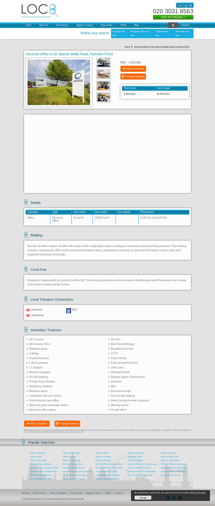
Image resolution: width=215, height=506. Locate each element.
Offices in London (135, 457)
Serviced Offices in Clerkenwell (173, 464)
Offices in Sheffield (135, 460)
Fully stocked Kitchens (124, 362)
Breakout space (38, 391)
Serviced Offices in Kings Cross (174, 468)
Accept (143, 497)
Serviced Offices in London (106, 471)
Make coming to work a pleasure (130, 400)
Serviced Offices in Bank (73, 464)
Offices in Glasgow (168, 453)
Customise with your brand (45, 395)
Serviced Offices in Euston (73, 468)
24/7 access (36, 339)
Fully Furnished (38, 362)
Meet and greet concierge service (49, 405)
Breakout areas (38, 348)
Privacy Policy (39, 493)
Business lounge (121, 391)
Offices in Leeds (69, 457)
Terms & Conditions (58, 493)
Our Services (62, 25)
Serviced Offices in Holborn (139, 468)
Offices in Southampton (170, 460)
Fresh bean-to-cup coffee (44, 400)
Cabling (33, 353)
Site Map (26, 493)
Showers (116, 381)
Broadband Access (122, 348)
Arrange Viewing (135, 76)
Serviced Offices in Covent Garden (44, 468)
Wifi (113, 386)
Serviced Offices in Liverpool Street (77, 471)
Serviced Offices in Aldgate (41, 464)
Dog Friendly (118, 358)
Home (29, 25)
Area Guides (107, 25)
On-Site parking (38, 376)
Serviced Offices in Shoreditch (140, 475)
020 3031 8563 (173, 11)
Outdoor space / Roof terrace (128, 376)
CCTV (114, 353)
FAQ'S (123, 25)
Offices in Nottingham (71, 460)
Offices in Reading (102, 460)
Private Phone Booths (42, 381)
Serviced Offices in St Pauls (41, 479)
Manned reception (40, 372)
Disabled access (39, 358)
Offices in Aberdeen (38, 453)
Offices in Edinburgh (136, 453)
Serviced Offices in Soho (171, 475)
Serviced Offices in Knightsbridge (43, 471)
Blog (136, 25)
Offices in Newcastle (38, 460)
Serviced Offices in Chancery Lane (142, 464)
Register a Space (84, 25)
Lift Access (117, 367)
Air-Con (115, 339)
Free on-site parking (123, 395)
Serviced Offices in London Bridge (142, 471)
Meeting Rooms (120, 372)
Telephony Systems (40, 386)
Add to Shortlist (135, 68)
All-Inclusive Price (40, 344)
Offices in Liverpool (103, 457)
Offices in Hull (35, 457)
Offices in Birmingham (71, 453)
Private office (118, 409)
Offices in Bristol (102, 453)
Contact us (119, 493)
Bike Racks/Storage (123, 344)
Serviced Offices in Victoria (74, 479)
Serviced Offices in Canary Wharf (109, 464)
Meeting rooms (119, 405)
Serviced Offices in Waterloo (107, 479)
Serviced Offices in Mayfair (41, 475)
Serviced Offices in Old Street (75, 475)
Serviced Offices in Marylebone (173, 471)
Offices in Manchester (170, 457)
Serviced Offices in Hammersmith (109, 468)
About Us (43, 25)
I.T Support (35, 367)
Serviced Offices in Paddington (107, 475)
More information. (198, 493)
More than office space (42, 409)
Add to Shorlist (38, 423)
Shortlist (186, 25)
